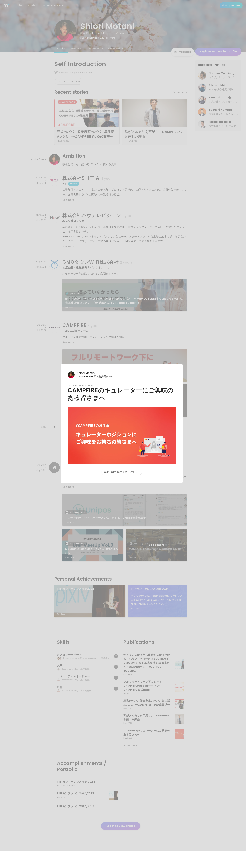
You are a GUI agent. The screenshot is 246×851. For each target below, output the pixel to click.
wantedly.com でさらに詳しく (121, 472)
